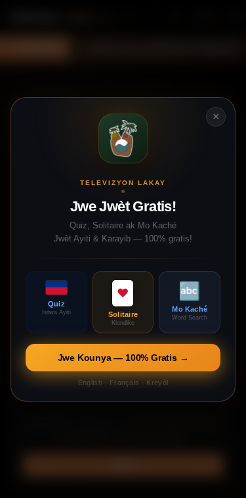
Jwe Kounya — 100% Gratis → (123, 357)
